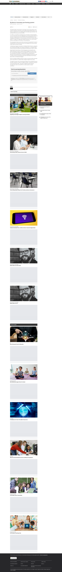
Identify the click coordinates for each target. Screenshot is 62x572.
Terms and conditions (13, 561)
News (13, 3)
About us (42, 563)
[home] (10, 4)
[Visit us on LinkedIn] (45, 1)
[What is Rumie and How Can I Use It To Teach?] (45, 101)
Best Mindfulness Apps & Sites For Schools (45, 114)
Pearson (18, 36)
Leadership (28, 3)
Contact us (12, 565)
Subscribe (47, 3)
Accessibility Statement (24, 565)
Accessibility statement (13, 563)
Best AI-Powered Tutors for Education (45, 107)
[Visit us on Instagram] (41, 1)
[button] (51, 1)
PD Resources (38, 3)
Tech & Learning (14, 91)
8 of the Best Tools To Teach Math (45, 111)
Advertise (32, 563)
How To (16, 3)
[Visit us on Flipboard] (44, 1)
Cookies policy (43, 561)
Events (33, 3)
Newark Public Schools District (17, 29)
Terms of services (21, 78)
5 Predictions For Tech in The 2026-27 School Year (45, 118)
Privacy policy (33, 561)
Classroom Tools (22, 3)
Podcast (43, 3)
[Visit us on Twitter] (40, 1)
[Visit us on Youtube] (43, 1)
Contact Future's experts (24, 561)
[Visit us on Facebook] (38, 1)
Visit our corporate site (43, 555)
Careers (22, 563)
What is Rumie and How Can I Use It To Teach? (45, 104)
